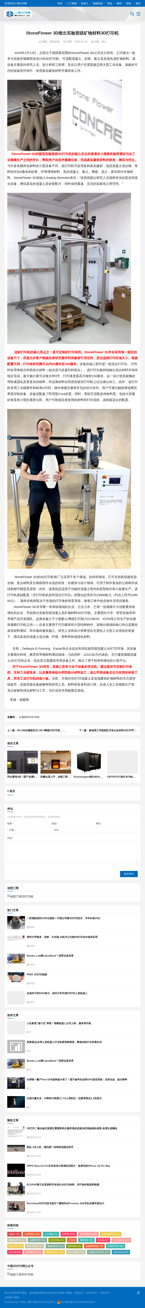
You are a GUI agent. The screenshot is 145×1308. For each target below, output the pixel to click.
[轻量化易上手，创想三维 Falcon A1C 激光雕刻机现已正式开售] (55, 762)
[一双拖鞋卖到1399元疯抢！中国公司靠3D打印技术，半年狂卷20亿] (16, 922)
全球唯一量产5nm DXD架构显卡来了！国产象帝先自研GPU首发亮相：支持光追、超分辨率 (77, 1079)
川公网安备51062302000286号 (77, 1302)
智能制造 (98, 3)
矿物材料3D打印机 (29, 717)
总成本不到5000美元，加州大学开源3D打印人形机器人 (57, 993)
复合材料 (15, 1246)
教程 (119, 3)
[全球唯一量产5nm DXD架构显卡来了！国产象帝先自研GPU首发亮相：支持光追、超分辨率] (16, 1084)
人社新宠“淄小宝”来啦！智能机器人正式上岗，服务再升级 (59, 1023)
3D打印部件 (76, 1252)
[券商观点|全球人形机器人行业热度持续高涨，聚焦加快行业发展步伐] (16, 1046)
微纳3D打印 (55, 1246)
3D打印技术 (88, 1234)
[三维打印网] (20, 13)
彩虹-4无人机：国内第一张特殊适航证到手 (50, 1147)
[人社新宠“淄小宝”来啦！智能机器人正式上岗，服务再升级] (16, 1027)
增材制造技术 (54, 1252)
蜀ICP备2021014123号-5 (42, 1302)
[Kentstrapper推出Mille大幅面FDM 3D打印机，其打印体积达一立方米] (89, 762)
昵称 (10, 823)
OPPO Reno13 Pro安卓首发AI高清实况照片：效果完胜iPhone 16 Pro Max (69, 1165)
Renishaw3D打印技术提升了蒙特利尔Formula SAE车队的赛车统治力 (65, 1203)
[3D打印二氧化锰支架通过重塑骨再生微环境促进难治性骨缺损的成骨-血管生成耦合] (16, 1132)
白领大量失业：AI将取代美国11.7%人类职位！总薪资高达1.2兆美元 (64, 1098)
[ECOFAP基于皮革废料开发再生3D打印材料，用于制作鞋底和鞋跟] (16, 1189)
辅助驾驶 (74, 1246)
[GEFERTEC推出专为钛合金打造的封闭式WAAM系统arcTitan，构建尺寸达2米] (122, 762)
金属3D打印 (37, 1240)
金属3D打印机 (111, 1234)
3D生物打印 (33, 1252)
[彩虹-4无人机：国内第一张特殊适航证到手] (16, 1151)
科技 (59, 3)
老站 (137, 3)
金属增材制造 (94, 1246)
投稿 (128, 3)
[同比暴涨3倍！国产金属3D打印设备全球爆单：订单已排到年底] (22, 762)
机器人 (85, 3)
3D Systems (121, 1240)
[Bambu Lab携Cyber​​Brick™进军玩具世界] (16, 960)
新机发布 (55, 41)
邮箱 (55, 823)
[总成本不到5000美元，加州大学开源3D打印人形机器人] (16, 997)
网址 (98, 823)
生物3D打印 (115, 1246)
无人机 (103, 1240)
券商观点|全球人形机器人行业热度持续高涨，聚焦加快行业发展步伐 (64, 1042)
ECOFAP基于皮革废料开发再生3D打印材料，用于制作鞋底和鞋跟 (63, 1184)
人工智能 (72, 3)
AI (72, 1240)
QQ (138, 1293)
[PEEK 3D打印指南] (16, 979)
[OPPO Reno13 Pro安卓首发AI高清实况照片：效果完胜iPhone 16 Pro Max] (16, 1170)
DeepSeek (121, 1252)
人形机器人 (32, 1234)
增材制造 (86, 1240)
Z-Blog (22, 1302)
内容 (10, 838)
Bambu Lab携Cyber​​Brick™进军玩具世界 (50, 955)
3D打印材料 (34, 1246)
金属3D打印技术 (99, 1252)
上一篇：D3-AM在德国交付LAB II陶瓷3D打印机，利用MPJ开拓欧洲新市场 (48, 730)
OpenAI (15, 1252)
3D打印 (68, 1234)
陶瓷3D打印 (17, 1240)
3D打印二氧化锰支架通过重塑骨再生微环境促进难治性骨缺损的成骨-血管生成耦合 (72, 1128)
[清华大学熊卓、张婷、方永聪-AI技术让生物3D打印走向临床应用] (16, 941)
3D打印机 (57, 1240)
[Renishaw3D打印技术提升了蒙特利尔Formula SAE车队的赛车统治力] (16, 1207)
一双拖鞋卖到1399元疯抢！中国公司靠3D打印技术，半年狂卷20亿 (63, 918)
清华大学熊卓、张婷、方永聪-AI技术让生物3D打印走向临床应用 (62, 936)
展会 (109, 3)
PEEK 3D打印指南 (37, 974)
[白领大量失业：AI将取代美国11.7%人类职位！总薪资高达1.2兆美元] (16, 1102)
